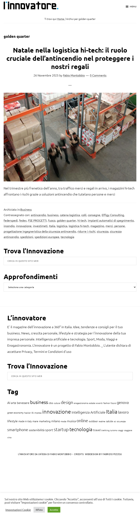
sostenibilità (36, 430)
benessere (23, 403)
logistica (62, 226)
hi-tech (81, 220)
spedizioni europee (47, 237)
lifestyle (12, 421)
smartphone (17, 429)
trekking (105, 430)
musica (71, 421)
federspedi (11, 220)
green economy (15, 412)
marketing (44, 421)
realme (102, 421)
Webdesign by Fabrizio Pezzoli (103, 454)
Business (26, 209)
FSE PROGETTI (37, 220)
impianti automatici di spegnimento (111, 220)
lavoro (123, 412)
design (67, 402)
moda (63, 421)
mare (35, 421)
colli (83, 215)
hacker (27, 412)
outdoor (93, 421)
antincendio (38, 215)
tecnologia (67, 237)
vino (9, 437)
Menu (133, 6)
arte (13, 403)
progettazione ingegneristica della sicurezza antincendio (40, 231)
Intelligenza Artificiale (88, 412)
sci (115, 421)
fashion (106, 403)
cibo (51, 403)
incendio (9, 226)
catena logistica (70, 215)
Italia (52, 226)
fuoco (51, 220)
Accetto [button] (54, 509)
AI (8, 402)
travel (97, 430)
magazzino (97, 226)
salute (109, 421)
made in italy (25, 421)
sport (49, 430)
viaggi (120, 430)
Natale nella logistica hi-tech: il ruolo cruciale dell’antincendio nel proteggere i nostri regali (70, 58)
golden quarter (66, 220)
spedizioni (26, 237)
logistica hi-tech (79, 226)
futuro (113, 403)
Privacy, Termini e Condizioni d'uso (46, 351)
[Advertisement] (33, 488)
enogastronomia (81, 403)
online (82, 420)
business (53, 215)
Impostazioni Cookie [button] (18, 509)
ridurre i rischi (86, 231)
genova (123, 402)
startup (61, 429)
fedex (23, 220)
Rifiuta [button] (39, 509)
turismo (113, 430)
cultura (57, 403)
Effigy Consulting (113, 215)
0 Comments (98, 75)
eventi (99, 403)
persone (119, 226)
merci (109, 226)
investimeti (40, 226)
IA (33, 412)
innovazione (24, 226)
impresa (38, 412)
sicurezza (102, 231)
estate (92, 403)
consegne (94, 215)
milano (55, 421)
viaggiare (128, 430)
